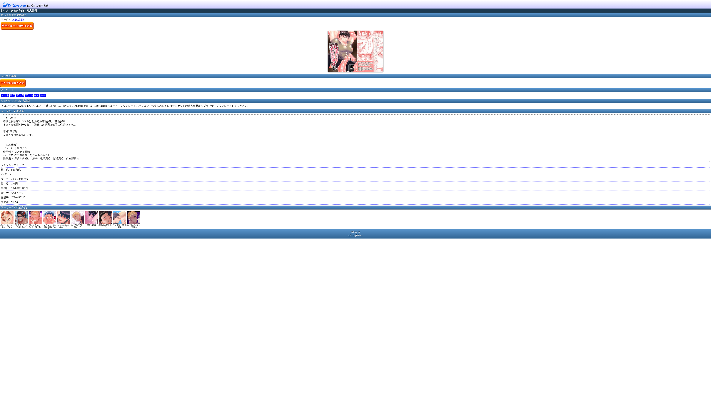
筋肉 (12, 95)
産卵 (36, 95)
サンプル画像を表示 (12, 82)
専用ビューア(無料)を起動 (17, 25)
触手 (43, 95)
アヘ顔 (20, 95)
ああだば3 (18, 19)
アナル (29, 95)
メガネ (5, 95)
